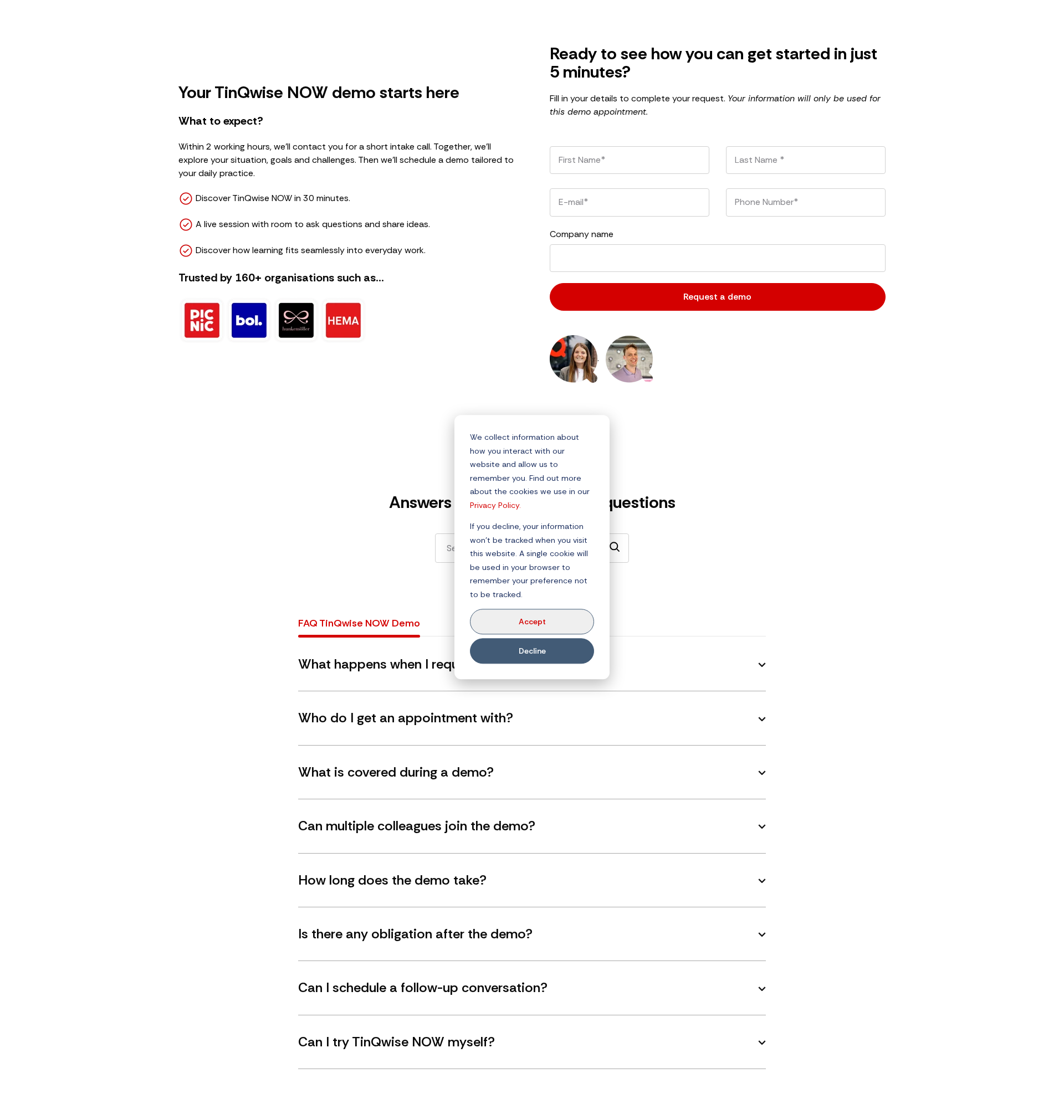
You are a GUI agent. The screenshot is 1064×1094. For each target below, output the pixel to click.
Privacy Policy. (495, 505)
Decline (532, 651)
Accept (532, 621)
